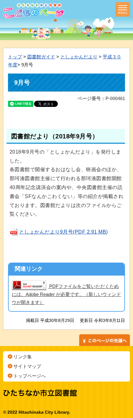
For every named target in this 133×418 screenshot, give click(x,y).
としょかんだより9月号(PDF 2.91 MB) (63, 231)
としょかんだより (78, 56)
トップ (15, 56)
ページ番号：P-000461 (101, 98)
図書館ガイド (41, 56)
